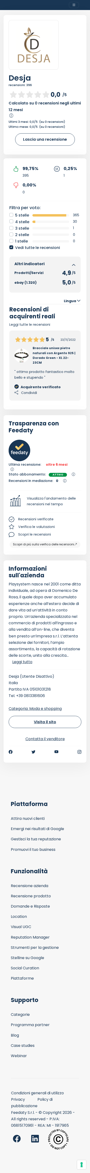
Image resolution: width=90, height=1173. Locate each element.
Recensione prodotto (31, 896)
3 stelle (22, 228)
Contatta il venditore (45, 739)
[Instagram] (79, 752)
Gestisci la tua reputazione (36, 839)
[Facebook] (10, 752)
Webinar (19, 1056)
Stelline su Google (27, 958)
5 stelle (22, 215)
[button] (45, 501)
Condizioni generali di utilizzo (37, 1093)
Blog (15, 1035)
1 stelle (21, 241)
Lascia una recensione (45, 139)
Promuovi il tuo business (33, 849)
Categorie (20, 1014)
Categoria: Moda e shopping (35, 708)
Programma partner (30, 1025)
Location (19, 916)
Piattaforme (22, 978)
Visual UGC (21, 927)
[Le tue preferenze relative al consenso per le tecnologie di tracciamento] (81, 1164)
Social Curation (25, 968)
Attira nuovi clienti (28, 818)
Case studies (23, 1045)
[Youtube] (56, 752)
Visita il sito (45, 722)
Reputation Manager (30, 937)
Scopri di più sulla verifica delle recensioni (43, 544)
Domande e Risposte (30, 906)
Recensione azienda (29, 886)
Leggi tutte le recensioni (29, 324)
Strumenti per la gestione (35, 947)
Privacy (18, 1099)
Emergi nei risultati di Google (37, 829)
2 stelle (22, 235)
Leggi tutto (22, 662)
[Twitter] (33, 752)
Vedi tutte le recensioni (37, 247)
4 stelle (22, 222)
